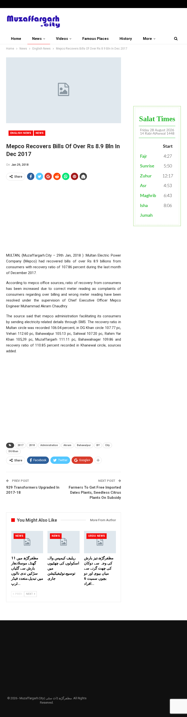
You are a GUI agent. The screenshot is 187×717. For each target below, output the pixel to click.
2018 (32, 445)
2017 (20, 445)
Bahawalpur (84, 445)
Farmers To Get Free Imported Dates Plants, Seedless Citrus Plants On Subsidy (95, 492)
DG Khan (13, 451)
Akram (67, 445)
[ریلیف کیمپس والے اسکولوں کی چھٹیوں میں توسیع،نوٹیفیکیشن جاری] (63, 542)
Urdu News (96, 535)
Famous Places (95, 38)
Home (16, 38)
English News (20, 133)
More (147, 38)
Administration (49, 445)
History (126, 38)
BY (98, 445)
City (107, 445)
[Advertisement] (63, 218)
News (37, 38)
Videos (62, 38)
